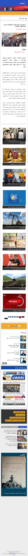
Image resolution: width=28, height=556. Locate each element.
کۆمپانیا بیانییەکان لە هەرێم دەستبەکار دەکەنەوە (15, 227)
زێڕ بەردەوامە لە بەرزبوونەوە (17, 164)
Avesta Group (12, 553)
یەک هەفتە (14, 427)
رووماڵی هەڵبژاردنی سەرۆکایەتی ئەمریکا (15, 420)
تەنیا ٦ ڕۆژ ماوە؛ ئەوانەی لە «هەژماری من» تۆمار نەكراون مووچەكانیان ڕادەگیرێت (15, 141)
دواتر (23, 317)
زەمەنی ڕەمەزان (20, 415)
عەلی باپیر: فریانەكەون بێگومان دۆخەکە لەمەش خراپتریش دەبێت (15, 268)
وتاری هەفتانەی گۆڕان (19, 412)
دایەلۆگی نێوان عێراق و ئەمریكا (17, 417)
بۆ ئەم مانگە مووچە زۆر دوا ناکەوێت (16, 249)
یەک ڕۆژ (23, 427)
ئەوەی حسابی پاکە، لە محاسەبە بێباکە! (15, 487)
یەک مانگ (5, 427)
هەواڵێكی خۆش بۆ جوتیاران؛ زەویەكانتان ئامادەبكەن (15, 288)
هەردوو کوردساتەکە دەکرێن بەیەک (16, 207)
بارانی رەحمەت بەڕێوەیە (19, 310)
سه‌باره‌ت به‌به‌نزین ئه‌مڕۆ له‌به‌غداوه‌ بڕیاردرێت (16, 184)
